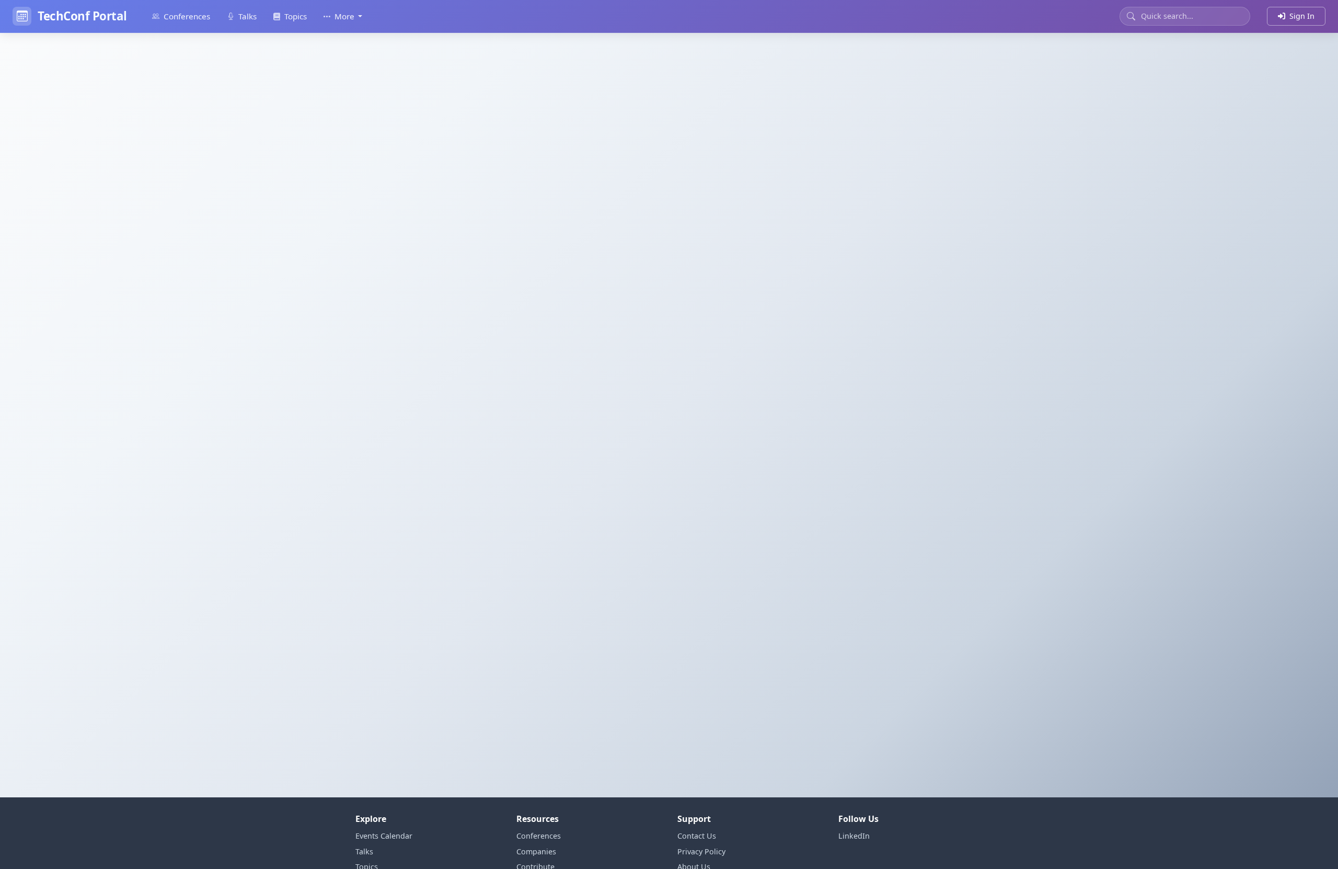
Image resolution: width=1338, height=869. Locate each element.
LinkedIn (854, 836)
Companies (536, 851)
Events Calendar (383, 836)
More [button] (345, 16)
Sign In (1301, 16)
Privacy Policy (701, 851)
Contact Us (696, 836)
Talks (247, 16)
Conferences (187, 16)
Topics (295, 16)
